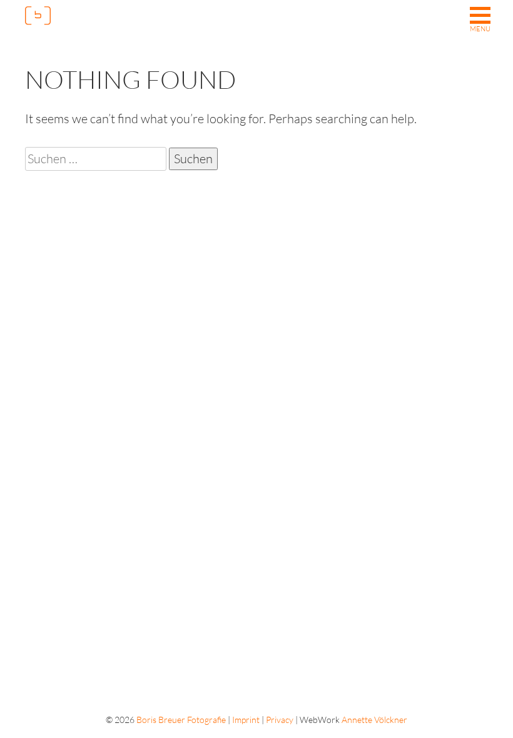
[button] (480, 21)
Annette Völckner (374, 719)
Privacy (279, 719)
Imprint (246, 719)
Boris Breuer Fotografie (181, 719)
